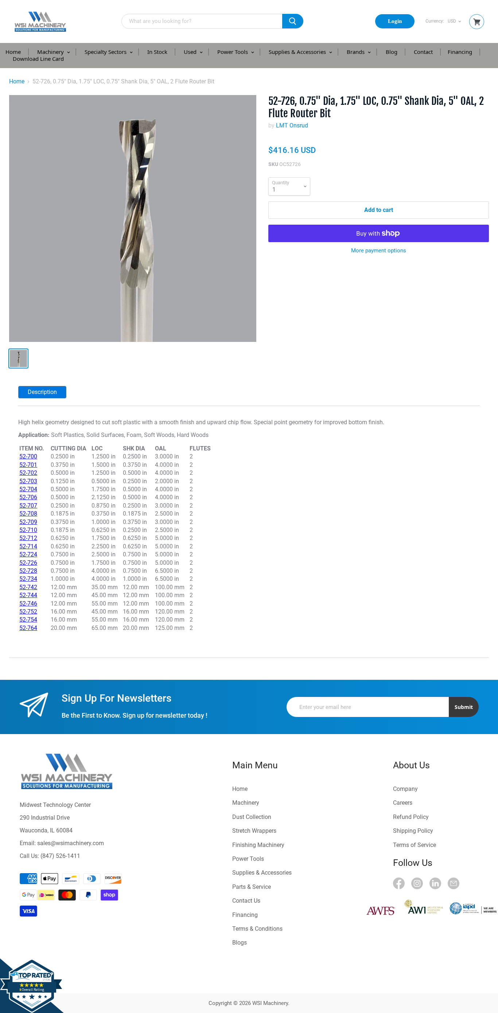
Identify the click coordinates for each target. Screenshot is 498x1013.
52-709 (28, 522)
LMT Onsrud (292, 125)
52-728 (28, 570)
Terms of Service (414, 844)
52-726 (28, 562)
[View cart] (477, 22)
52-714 (28, 546)
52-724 (28, 554)
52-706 (28, 497)
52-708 (28, 513)
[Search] (292, 21)
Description (42, 392)
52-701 (28, 464)
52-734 (28, 578)
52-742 (28, 587)
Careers (402, 802)
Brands (356, 51)
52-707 (28, 505)
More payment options (378, 251)
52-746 (28, 603)
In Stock (157, 51)
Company (405, 788)
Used (191, 51)
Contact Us (246, 900)
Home (13, 51)
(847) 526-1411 (60, 855)
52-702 (28, 472)
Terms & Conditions (257, 928)
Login (395, 21)
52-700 (28, 456)
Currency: (434, 21)
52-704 (28, 489)
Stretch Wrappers (254, 830)
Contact (423, 51)
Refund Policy (411, 816)
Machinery (51, 51)
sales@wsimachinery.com (70, 843)
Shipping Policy (413, 830)
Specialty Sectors (106, 51)
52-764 (28, 627)
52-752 (28, 611)
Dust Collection (251, 816)
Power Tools (233, 51)
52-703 (28, 481)
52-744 (28, 595)
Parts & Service (251, 886)
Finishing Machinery (258, 844)
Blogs (239, 942)
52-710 (28, 530)
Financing (460, 51)
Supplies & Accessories (298, 51)
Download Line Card (38, 58)
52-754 (28, 619)
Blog (391, 51)
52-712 (28, 538)
